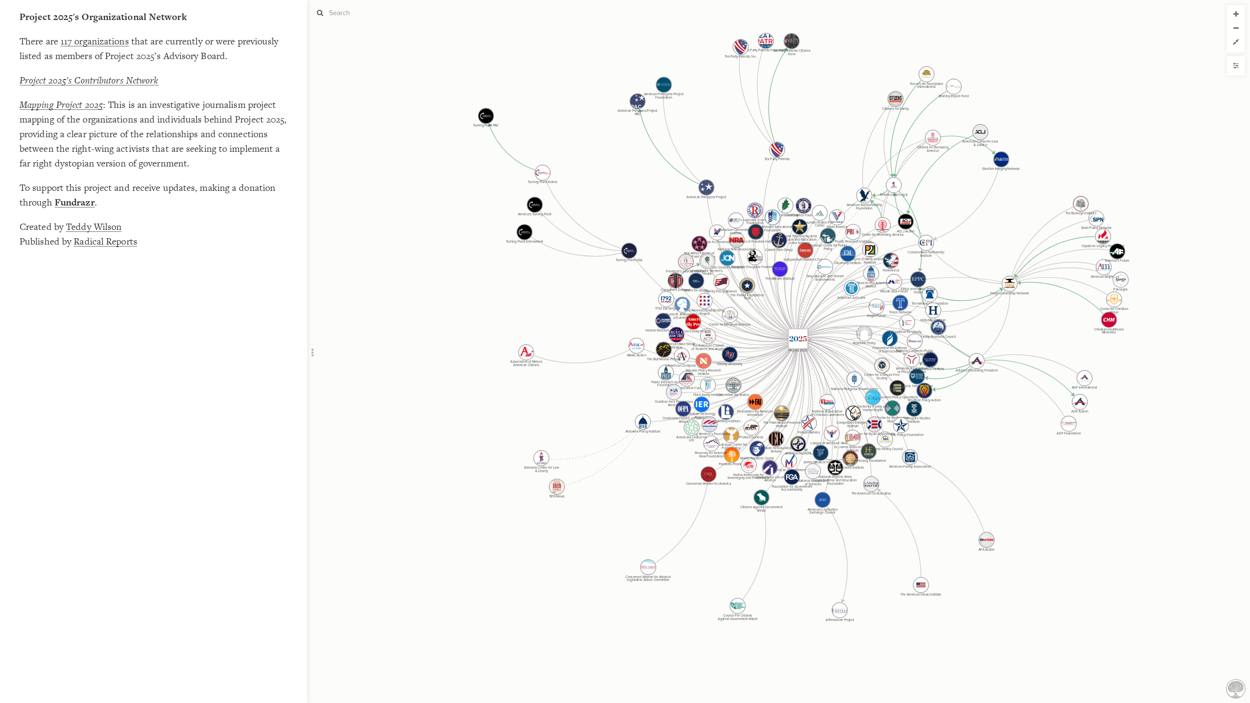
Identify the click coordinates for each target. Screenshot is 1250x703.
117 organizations (95, 41)
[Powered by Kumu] (1236, 688)
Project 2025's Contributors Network (89, 80)
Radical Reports (105, 241)
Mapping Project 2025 (61, 104)
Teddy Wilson (94, 226)
